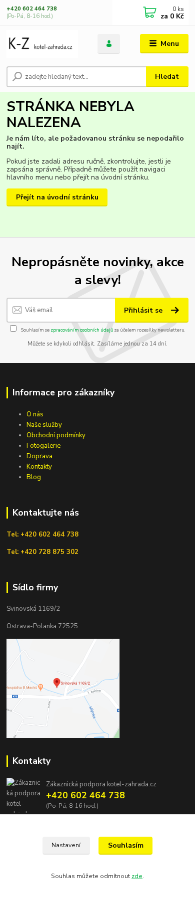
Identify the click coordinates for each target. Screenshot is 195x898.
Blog (33, 477)
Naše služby (44, 424)
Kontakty (39, 466)
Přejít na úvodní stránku (57, 197)
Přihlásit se (144, 310)
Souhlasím (126, 845)
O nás (35, 414)
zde (137, 876)
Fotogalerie (43, 445)
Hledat (167, 76)
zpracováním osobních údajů (81, 330)
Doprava (39, 456)
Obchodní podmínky (56, 435)
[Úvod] (44, 44)
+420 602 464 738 (31, 8)
